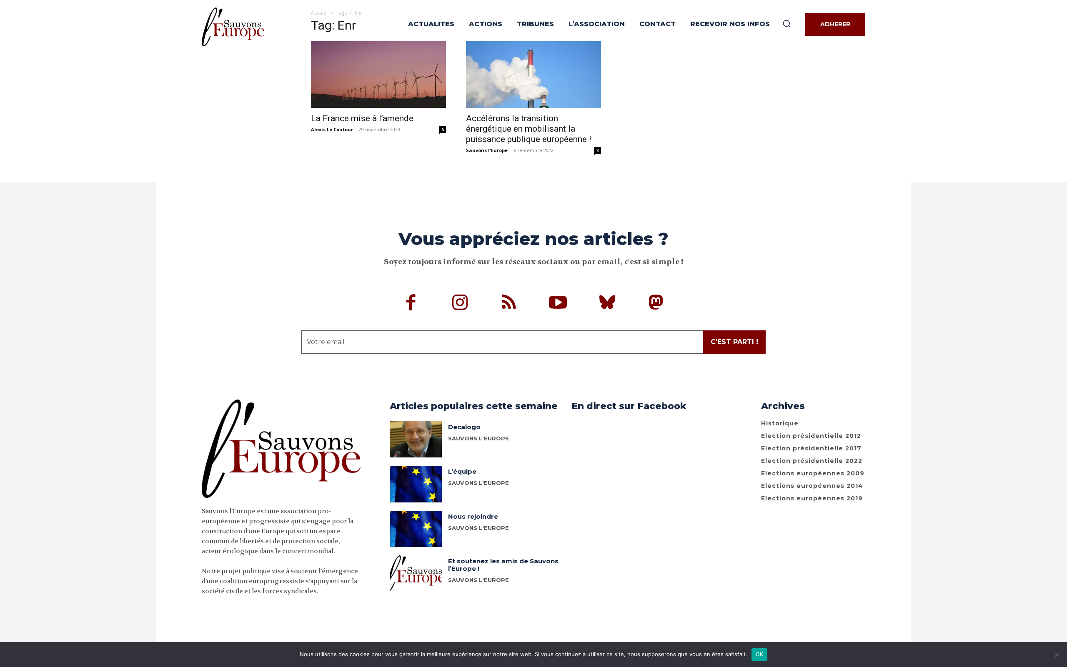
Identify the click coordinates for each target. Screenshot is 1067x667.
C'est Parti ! (734, 342)
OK (760, 654)
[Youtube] (558, 303)
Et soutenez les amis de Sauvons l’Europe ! (503, 564)
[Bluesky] (607, 303)
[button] (786, 23)
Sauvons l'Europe (487, 150)
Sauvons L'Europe (478, 483)
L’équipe (462, 471)
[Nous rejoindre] (416, 529)
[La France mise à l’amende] (378, 74)
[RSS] (509, 303)
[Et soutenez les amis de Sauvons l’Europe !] (416, 573)
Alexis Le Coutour (332, 129)
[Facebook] (411, 303)
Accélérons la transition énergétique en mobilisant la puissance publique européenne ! (528, 128)
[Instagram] (460, 303)
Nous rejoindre (473, 516)
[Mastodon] (656, 303)
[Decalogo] (416, 439)
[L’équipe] (416, 484)
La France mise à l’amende (362, 118)
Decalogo (464, 427)
